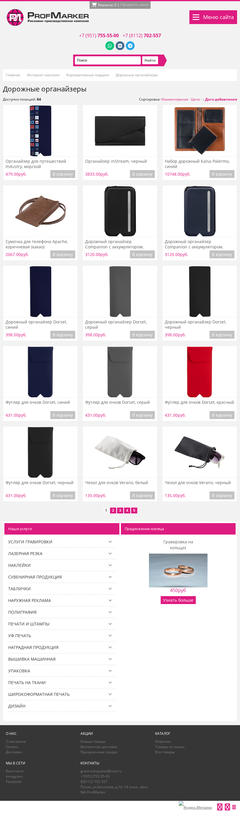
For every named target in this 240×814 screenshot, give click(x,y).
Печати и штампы (28, 624)
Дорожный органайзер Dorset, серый (116, 324)
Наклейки (19, 565)
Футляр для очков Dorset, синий (38, 402)
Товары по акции (170, 746)
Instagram (14, 776)
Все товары (165, 751)
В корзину (63, 174)
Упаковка (19, 671)
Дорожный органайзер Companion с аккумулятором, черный (114, 244)
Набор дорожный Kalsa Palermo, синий (197, 164)
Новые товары (92, 741)
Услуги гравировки (30, 542)
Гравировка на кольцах (178, 544)
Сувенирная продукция (35, 577)
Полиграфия (22, 612)
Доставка (14, 751)
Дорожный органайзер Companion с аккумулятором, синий (194, 244)
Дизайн (16, 706)
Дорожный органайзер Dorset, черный (195, 324)
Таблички (19, 588)
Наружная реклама (29, 600)
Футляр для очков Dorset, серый (117, 402)
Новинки (163, 741)
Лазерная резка (25, 553)
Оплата (12, 746)
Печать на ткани (27, 682)
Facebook (13, 781)
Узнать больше (178, 600)
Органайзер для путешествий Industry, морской (36, 164)
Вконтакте (15, 771)
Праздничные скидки (99, 751)
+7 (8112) (142, 35)
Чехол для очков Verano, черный (198, 482)
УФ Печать (19, 635)
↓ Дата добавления (220, 99)
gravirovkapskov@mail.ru (101, 771)
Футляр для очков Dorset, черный (39, 482)
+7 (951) (99, 35)
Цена (195, 99)
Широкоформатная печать (39, 694)
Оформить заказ (134, 4)
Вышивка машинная (32, 659)
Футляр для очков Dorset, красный (199, 402)
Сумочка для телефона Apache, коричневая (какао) (37, 244)
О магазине (16, 741)
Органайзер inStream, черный (116, 161)
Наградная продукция (33, 647)
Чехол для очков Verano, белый (116, 482)
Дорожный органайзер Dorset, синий (36, 324)
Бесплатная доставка (98, 746)
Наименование (174, 99)
